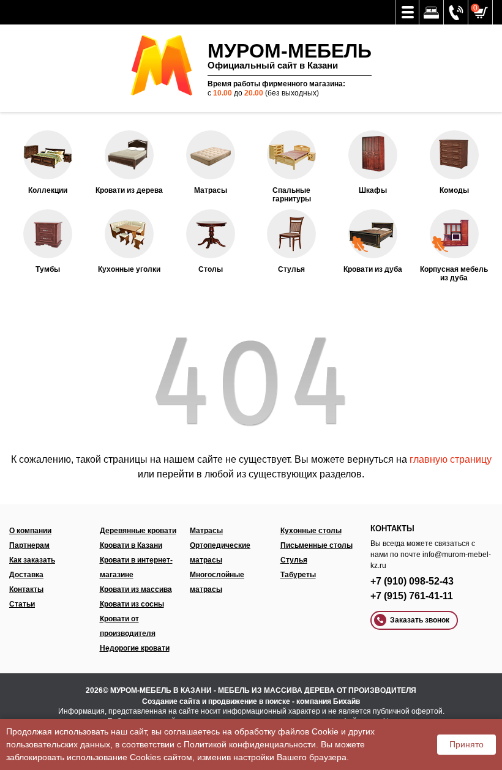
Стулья (293, 560)
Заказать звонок (419, 620)
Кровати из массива (136, 589)
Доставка (26, 574)
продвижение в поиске (249, 701)
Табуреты (298, 574)
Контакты (26, 589)
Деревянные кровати (138, 530)
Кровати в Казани (131, 545)
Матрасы (206, 530)
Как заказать (32, 560)
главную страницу (451, 459)
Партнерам (29, 545)
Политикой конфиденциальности (250, 744)
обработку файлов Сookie (286, 731)
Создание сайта (171, 701)
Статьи (22, 604)
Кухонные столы (311, 530)
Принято (466, 744)
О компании (30, 530)
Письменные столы (316, 545)
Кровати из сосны (132, 604)
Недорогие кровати (135, 648)
